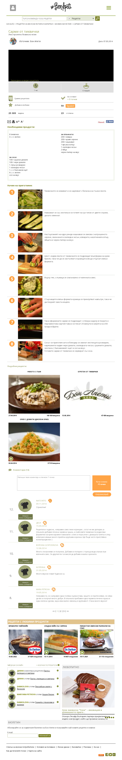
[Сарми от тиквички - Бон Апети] (30, 199)
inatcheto (41, 500)
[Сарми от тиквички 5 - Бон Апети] (30, 286)
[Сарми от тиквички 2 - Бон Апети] (30, 221)
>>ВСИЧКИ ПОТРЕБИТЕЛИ (46, 665)
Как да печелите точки (16, 751)
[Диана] (12, 673)
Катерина (40, 567)
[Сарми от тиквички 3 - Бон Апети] (30, 242)
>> (68, 611)
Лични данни (63, 747)
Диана (20, 671)
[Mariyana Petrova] (12, 697)
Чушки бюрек (48, 694)
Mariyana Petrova (26, 694)
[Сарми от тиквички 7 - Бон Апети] (30, 329)
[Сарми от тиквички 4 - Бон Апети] (30, 264)
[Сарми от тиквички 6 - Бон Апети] (30, 307)
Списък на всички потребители (20, 747)
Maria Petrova (43, 589)
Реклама (87, 747)
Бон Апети (35, 41)
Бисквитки (76, 747)
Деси (38, 523)
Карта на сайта (35, 751)
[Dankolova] (12, 689)
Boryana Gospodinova (47, 545)
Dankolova (23, 686)
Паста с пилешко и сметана (33, 672)
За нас (96, 747)
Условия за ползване (46, 747)
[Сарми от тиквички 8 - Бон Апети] (30, 351)
